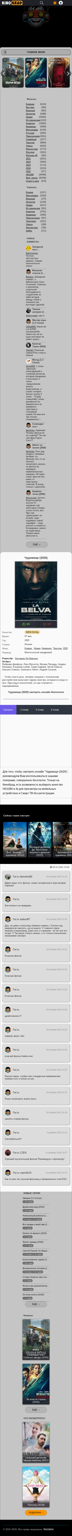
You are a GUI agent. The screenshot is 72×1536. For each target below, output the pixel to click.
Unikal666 (30, 326)
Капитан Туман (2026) (39, 345)
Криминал (47, 648)
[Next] (68, 73)
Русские (30, 133)
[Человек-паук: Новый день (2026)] (59, 73)
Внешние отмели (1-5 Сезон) (38, 273)
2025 (28, 171)
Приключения (33, 136)
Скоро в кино (32, 181)
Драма (37, 648)
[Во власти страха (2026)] (35, 73)
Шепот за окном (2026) (39, 446)
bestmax (30, 430)
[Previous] (4, 73)
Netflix (29, 231)
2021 (28, 158)
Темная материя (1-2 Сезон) (39, 312)
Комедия (30, 123)
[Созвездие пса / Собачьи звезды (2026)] (13, 73)
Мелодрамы (32, 195)
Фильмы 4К (32, 155)
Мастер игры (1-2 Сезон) (39, 321)
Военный (30, 110)
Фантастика (32, 149)
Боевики (30, 104)
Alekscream (32, 315)
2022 (28, 162)
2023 (28, 165)
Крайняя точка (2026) (38, 492)
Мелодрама (32, 130)
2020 (65, 648)
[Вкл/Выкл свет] (4, 808)
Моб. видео (32, 178)
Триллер (57, 648)
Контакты (49, 1529)
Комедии (30, 211)
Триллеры (31, 221)
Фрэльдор (31, 497)
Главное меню (36, 52)
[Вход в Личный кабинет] (61, 2)
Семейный (31, 139)
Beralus (29, 277)
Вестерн (30, 107)
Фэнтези (30, 152)
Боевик (28, 648)
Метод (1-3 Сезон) (37, 361)
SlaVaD (29, 350)
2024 (28, 168)
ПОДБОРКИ (35, 1512)
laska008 (30, 366)
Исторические (33, 120)
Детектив (30, 113)
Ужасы (29, 146)
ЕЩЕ (35, 1304)
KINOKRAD (12, 3)
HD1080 (30, 174)
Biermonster (32, 253)
